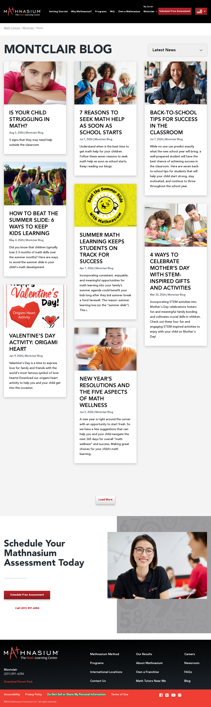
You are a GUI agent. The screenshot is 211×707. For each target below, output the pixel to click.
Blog (187, 681)
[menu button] (201, 11)
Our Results (144, 654)
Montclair (28, 28)
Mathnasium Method (104, 654)
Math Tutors (151, 681)
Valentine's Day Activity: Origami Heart (33, 343)
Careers (189, 654)
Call (27, 608)
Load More (105, 499)
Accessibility (12, 694)
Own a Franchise (147, 672)
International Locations (106, 672)
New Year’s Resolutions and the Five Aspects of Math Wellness (105, 392)
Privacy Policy (33, 694)
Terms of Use (119, 694)
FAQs (188, 672)
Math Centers (12, 28)
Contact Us (98, 681)
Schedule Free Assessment (174, 11)
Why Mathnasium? (81, 11)
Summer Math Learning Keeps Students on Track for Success (102, 248)
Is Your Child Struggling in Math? (29, 119)
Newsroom (191, 663)
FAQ (112, 11)
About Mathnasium (149, 663)
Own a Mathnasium (129, 11)
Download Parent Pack (18, 682)
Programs (100, 11)
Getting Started (58, 11)
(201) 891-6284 (14, 673)
